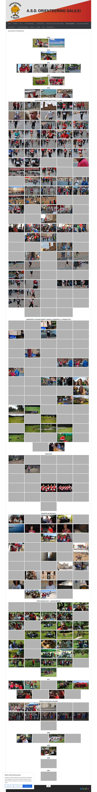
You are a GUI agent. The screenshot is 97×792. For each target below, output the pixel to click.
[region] (18, 781)
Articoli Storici (11, 27)
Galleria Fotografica (70, 23)
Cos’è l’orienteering (29, 23)
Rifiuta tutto (17, 786)
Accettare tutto (27, 786)
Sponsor (32, 27)
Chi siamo (15, 23)
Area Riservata (50, 27)
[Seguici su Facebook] (81, 789)
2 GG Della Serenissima (22, 27)
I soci (20, 23)
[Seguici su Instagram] (88, 789)
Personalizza (9, 786)
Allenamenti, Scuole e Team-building (54, 23)
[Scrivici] (83, 789)
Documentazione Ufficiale (83, 23)
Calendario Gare (40, 23)
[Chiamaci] (86, 789)
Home (9, 23)
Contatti (38, 27)
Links (43, 27)
